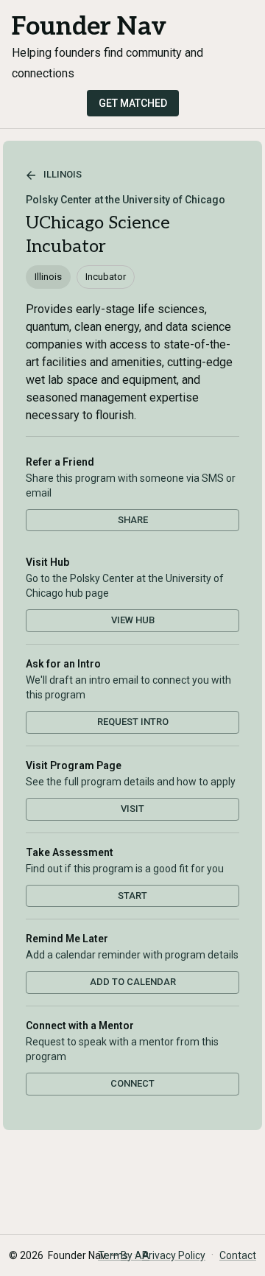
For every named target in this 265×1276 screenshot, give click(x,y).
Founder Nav (89, 27)
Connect (132, 1083)
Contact (237, 1255)
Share (133, 519)
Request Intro (133, 721)
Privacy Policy (173, 1255)
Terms (113, 1255)
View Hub (133, 619)
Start (132, 895)
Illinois (62, 174)
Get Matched (133, 103)
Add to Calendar (133, 981)
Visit (132, 808)
